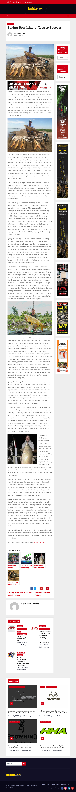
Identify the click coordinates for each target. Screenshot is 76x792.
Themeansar (9, 787)
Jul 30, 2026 (21, 642)
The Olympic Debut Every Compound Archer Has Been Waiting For (23, 661)
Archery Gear (55, 784)
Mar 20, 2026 (21, 667)
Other (42, 687)
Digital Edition (45, 784)
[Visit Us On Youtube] (72, 788)
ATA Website (58, 788)
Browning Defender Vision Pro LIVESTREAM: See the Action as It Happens (19, 747)
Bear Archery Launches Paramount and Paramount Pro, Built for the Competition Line (22, 713)
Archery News (65, 784)
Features (10, 24)
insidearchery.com (39, 542)
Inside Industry (22, 629)
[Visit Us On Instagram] (65, 788)
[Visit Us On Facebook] (62, 788)
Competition (21, 652)
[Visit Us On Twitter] (69, 788)
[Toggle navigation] (68, 15)
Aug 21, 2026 (14, 716)
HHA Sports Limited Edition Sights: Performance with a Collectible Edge (51, 747)
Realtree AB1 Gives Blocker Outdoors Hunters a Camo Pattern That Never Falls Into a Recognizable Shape (53, 713)
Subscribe (50, 788)
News (19, 631)
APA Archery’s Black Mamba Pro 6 (22, 638)
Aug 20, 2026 (45, 716)
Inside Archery (21, 33)
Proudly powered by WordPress (15, 785)
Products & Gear (22, 634)
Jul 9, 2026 (43, 644)
